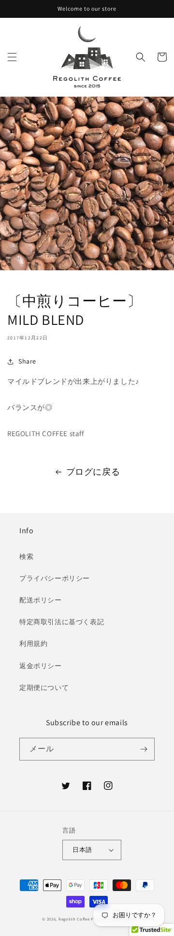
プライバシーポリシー (54, 578)
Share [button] (27, 361)
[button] (12, 57)
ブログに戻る (93, 471)
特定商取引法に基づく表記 (61, 621)
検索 (26, 556)
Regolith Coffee (74, 918)
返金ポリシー (40, 665)
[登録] (143, 749)
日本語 (82, 850)
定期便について (44, 687)
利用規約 (33, 643)
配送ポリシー (40, 600)
